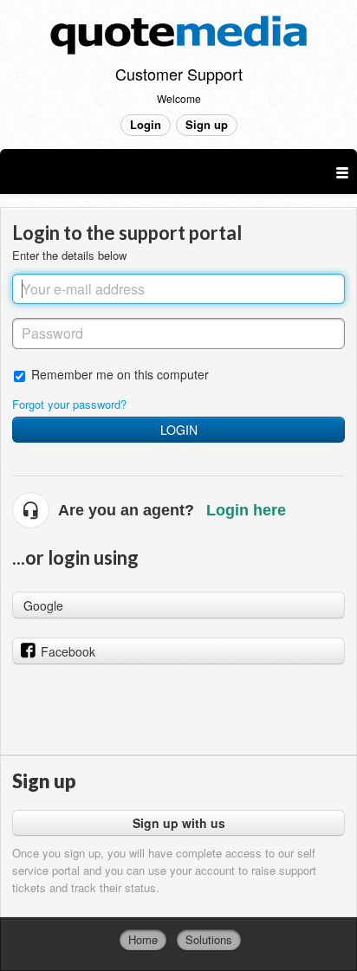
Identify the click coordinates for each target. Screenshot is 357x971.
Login (179, 429)
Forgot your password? (69, 404)
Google (43, 605)
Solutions (208, 939)
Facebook (68, 651)
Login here (246, 510)
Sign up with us (179, 823)
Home (143, 939)
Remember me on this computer (120, 374)
